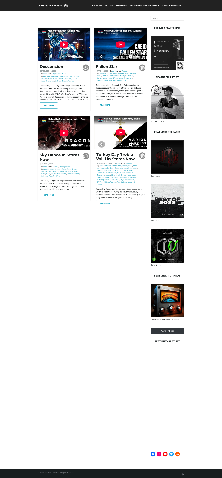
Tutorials (121, 5)
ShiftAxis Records (68, 81)
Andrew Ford (106, 168)
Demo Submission (171, 5)
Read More (49, 105)
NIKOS (117, 180)
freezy (108, 175)
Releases (97, 5)
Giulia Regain (116, 175)
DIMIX (114, 173)
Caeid (60, 76)
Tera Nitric (120, 182)
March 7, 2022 (102, 71)
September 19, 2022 (48, 71)
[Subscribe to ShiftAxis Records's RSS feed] (183, 474)
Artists (109, 5)
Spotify (119, 80)
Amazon (103, 73)
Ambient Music (112, 73)
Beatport (46, 76)
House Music (59, 78)
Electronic (76, 76)
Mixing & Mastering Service (144, 5)
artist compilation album (128, 168)
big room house (110, 170)
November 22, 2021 (104, 163)
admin (45, 74)
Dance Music (107, 173)
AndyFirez (115, 168)
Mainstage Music (71, 78)
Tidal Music (57, 176)
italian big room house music (107, 177)
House (51, 78)
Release (63, 74)
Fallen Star (106, 66)
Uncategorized (64, 167)
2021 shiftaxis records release (111, 166)
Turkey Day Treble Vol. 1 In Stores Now (115, 156)
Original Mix (50, 81)
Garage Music (102, 78)
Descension (51, 66)
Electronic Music (58, 171)
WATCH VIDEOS (167, 331)
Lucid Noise (123, 177)
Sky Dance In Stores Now (59, 157)
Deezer (110, 76)
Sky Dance (44, 176)
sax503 (132, 180)
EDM (70, 76)
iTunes (115, 78)
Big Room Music (122, 170)
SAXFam (58, 81)
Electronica (45, 78)
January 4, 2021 (46, 164)
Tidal (124, 80)
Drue (119, 173)
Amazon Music (48, 169)
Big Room (56, 74)
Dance (65, 76)
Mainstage (132, 177)
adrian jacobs (127, 166)
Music (43, 81)
